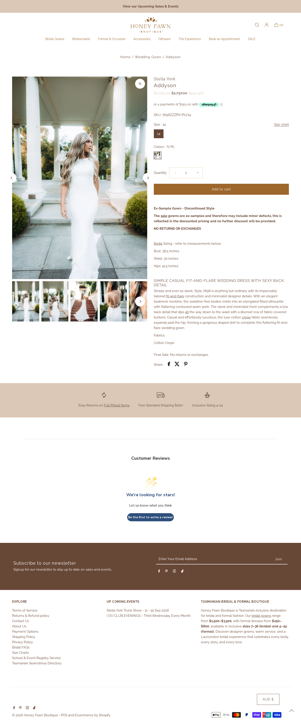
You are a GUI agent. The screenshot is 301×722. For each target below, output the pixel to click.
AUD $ (268, 699)
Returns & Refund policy (30, 616)
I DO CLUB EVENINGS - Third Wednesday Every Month (149, 616)
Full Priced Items (117, 405)
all (187, 312)
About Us (19, 626)
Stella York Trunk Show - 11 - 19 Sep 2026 (138, 610)
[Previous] (12, 178)
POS (64, 715)
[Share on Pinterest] (186, 365)
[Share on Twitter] (177, 365)
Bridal (158, 244)
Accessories (141, 39)
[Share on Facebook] (169, 365)
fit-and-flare (175, 296)
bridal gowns (261, 616)
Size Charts (20, 653)
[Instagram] (174, 572)
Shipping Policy (23, 637)
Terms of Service (24, 610)
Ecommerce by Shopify (92, 715)
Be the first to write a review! (150, 517)
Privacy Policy (22, 642)
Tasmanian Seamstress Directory (36, 663)
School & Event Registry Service (36, 658)
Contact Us (20, 621)
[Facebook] (159, 572)
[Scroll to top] (292, 710)
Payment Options (25, 632)
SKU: (157, 115)
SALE (252, 39)
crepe (246, 317)
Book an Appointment (224, 39)
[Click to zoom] (140, 84)
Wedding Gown (148, 57)
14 (158, 134)
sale (164, 216)
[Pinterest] (166, 572)
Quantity (160, 173)
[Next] (148, 178)
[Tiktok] (182, 572)
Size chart (281, 125)
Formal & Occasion (111, 39)
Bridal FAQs (21, 647)
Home (125, 57)
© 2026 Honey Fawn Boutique (35, 715)
